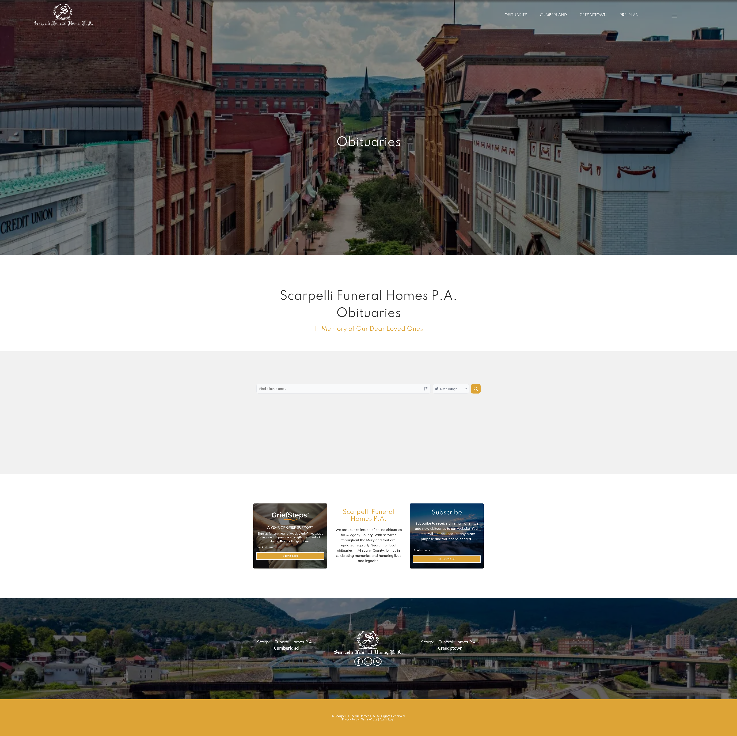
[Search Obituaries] (476, 389)
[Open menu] (674, 15)
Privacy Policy (350, 719)
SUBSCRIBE (290, 556)
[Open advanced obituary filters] (425, 388)
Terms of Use (369, 719)
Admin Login (387, 719)
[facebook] (358, 662)
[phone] (377, 662)
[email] (368, 662)
